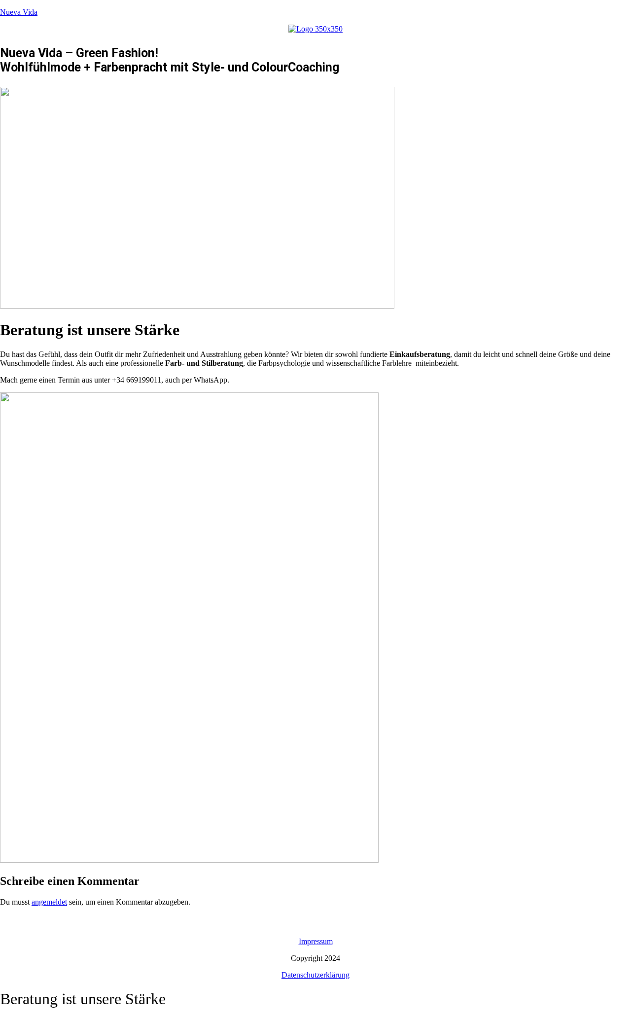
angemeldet (49, 902)
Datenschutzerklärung (315, 975)
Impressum (316, 941)
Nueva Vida (18, 12)
